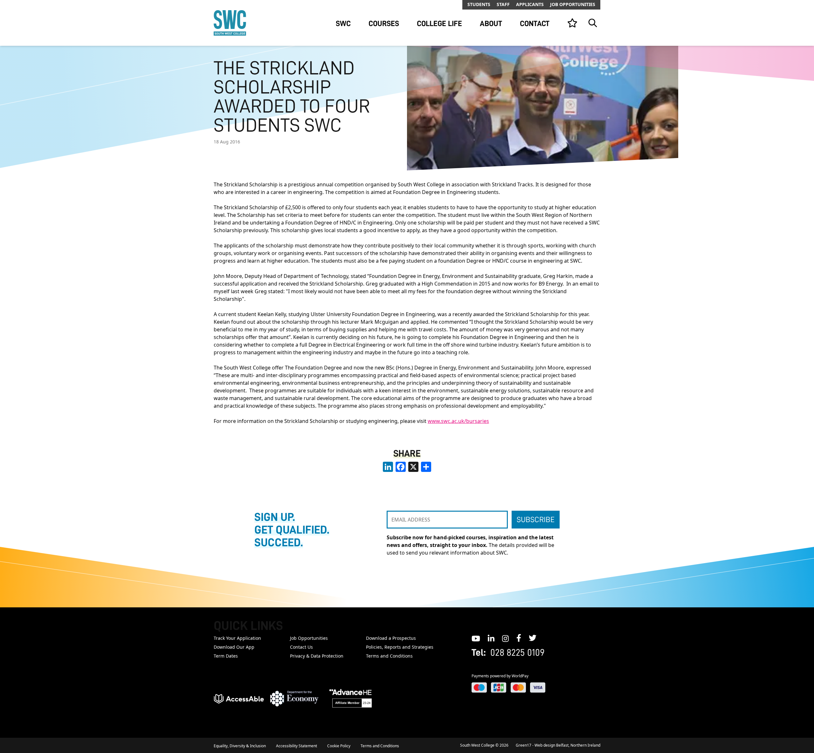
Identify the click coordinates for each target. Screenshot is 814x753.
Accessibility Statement (296, 746)
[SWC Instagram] (505, 638)
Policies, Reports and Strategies (399, 647)
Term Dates (226, 656)
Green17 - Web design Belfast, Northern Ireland (558, 745)
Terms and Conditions (389, 656)
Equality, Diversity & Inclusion (240, 746)
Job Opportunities (572, 4)
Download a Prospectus (391, 638)
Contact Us (301, 647)
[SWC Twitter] (532, 638)
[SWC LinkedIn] (491, 638)
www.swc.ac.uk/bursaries (458, 421)
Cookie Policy (338, 746)
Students (478, 4)
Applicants (530, 4)
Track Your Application (237, 638)
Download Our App (234, 647)
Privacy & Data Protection (316, 656)
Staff (503, 4)
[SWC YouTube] (476, 638)
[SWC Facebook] (518, 638)
